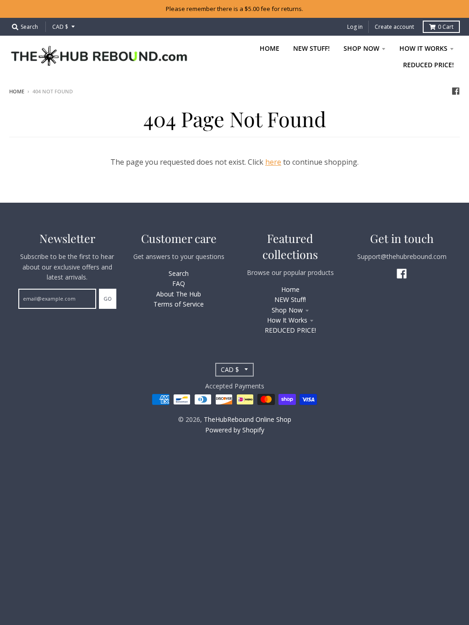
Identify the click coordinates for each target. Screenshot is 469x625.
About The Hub (178, 294)
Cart (445, 27)
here (273, 162)
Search (179, 273)
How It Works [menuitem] (423, 48)
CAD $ (60, 27)
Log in (355, 27)
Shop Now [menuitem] (361, 48)
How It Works (287, 320)
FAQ (178, 283)
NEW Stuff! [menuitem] (311, 48)
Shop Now (287, 310)
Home (16, 91)
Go (108, 298)
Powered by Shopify (234, 430)
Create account (394, 27)
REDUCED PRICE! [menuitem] (428, 64)
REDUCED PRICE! (290, 330)
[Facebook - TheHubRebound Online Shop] (456, 91)
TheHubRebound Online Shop (247, 419)
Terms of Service (178, 304)
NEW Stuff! (290, 299)
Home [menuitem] (269, 48)
